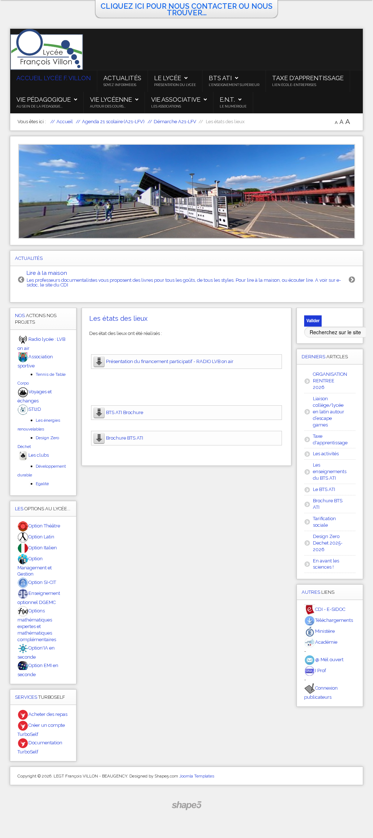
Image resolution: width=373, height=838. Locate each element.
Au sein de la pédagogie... (39, 106)
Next (352, 280)
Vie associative (175, 99)
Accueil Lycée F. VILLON (53, 78)
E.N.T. (227, 99)
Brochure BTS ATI (124, 438)
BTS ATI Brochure (124, 412)
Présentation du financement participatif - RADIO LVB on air (169, 361)
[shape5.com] (186, 805)
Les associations (166, 106)
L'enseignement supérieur (234, 85)
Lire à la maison (47, 273)
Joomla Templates (196, 776)
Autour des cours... (108, 106)
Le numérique (233, 106)
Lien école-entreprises (294, 85)
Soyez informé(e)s (119, 85)
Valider (312, 320)
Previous (21, 280)
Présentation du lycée (175, 85)
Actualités (122, 78)
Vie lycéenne (111, 99)
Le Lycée (167, 78)
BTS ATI (220, 78)
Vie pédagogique (43, 99)
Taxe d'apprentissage (307, 78)
